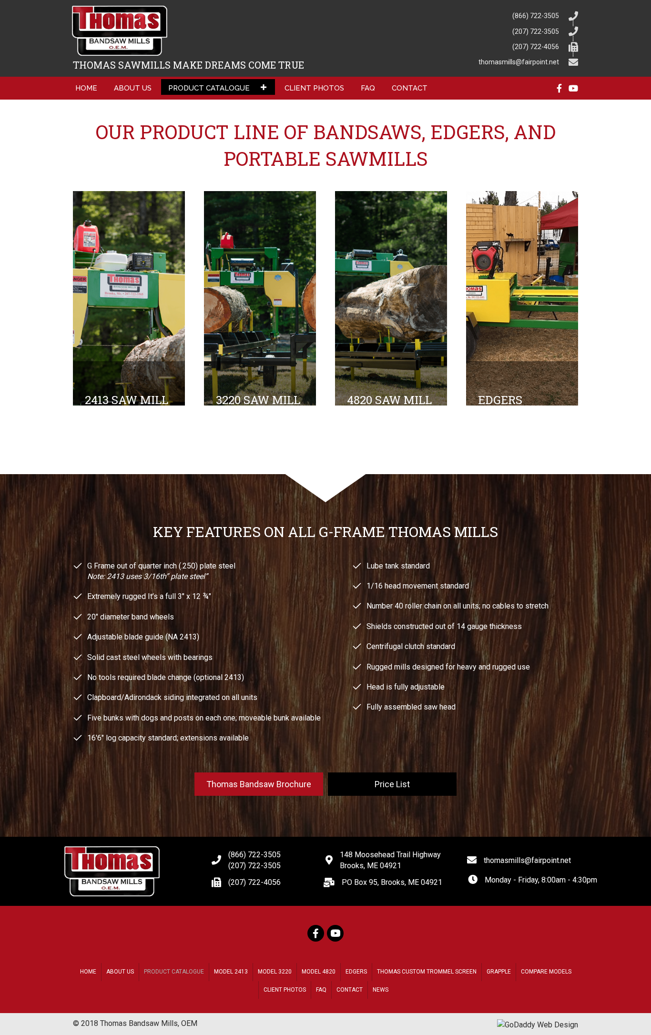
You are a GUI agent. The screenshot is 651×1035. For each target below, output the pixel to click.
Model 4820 (319, 971)
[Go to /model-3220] (260, 298)
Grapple (499, 971)
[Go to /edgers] (522, 298)
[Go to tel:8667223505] (456, 15)
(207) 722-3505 (254, 865)
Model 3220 (275, 971)
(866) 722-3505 (254, 854)
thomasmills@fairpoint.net (527, 860)
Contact (349, 989)
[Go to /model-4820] (391, 298)
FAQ (321, 989)
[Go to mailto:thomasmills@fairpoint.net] (456, 61)
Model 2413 (231, 971)
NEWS (380, 989)
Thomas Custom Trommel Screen (427, 971)
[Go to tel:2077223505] (456, 30)
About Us (120, 971)
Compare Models (546, 971)
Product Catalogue (174, 971)
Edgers (356, 971)
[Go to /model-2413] (129, 298)
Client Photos (285, 989)
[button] (263, 87)
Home (88, 971)
